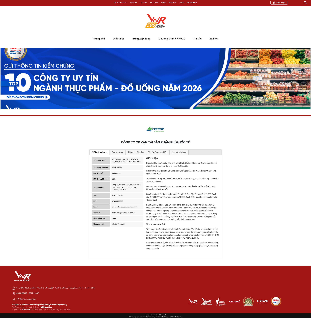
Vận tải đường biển (119, 224)
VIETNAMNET (192, 3)
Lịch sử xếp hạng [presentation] (179, 152)
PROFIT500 (154, 3)
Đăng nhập (280, 3)
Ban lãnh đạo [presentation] (117, 152)
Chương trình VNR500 (172, 38)
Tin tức (197, 38)
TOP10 (181, 3)
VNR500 (133, 3)
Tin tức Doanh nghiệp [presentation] (157, 152)
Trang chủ (99, 38)
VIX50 (163, 3)
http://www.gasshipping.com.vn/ (124, 213)
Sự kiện (213, 38)
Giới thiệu (119, 38)
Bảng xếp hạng (141, 38)
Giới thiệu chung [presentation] (99, 152)
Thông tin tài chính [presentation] (136, 152)
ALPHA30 (172, 3)
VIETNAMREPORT (120, 3)
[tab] (99, 152)
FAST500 (143, 3)
